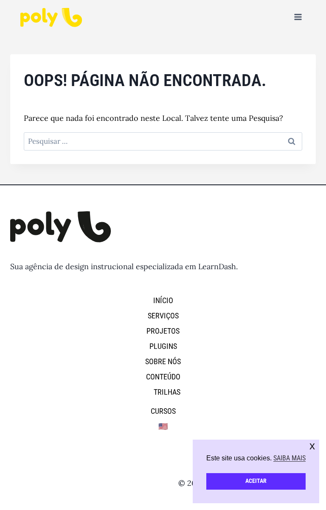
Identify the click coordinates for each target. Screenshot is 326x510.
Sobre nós (163, 361)
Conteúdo (163, 376)
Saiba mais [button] (289, 458)
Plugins (163, 346)
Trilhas (167, 391)
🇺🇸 (163, 426)
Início (163, 300)
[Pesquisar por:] (163, 141)
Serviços (163, 315)
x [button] (312, 446)
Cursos (163, 411)
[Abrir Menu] (298, 16)
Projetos (163, 330)
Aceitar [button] (256, 481)
